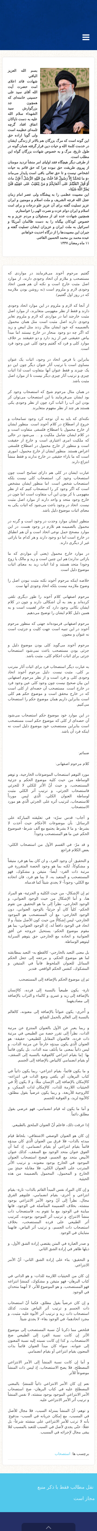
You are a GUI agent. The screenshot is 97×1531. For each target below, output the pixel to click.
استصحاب (62, 1454)
